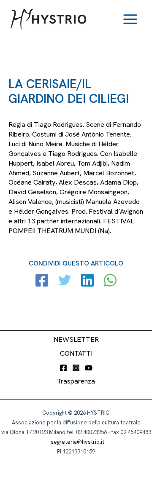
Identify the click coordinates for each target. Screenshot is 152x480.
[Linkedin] (87, 281)
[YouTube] (88, 368)
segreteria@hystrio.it (77, 441)
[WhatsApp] (110, 281)
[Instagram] (76, 368)
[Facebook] (41, 281)
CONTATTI (76, 353)
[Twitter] (64, 281)
